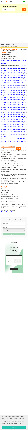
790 (14, 141)
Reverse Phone (10, 44)
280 (19, 83)
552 (16, 112)
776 (21, 139)
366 (22, 97)
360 (5, 97)
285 (8, 85)
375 (22, 100)
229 (2, 70)
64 (22, 65)
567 (8, 117)
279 (16, 83)
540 (8, 109)
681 (8, 134)
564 (25, 114)
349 (25, 92)
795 (16, 141)
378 (5, 102)
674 (14, 131)
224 (14, 68)
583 (2, 122)
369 (5, 100)
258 (8, 78)
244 (19, 73)
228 (25, 68)
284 (5, 85)
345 (14, 92)
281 (22, 83)
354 (14, 95)
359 (2, 97)
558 (8, 114)
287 (14, 85)
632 (2, 127)
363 (14, 97)
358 (25, 95)
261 (16, 78)
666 (16, 129)
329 (19, 87)
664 (11, 129)
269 (14, 80)
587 (14, 122)
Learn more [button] (21, 423)
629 (19, 124)
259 (11, 78)
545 (22, 109)
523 (22, 105)
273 (25, 80)
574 (2, 119)
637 (16, 127)
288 (16, 85)
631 (25, 124)
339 (22, 90)
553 (19, 112)
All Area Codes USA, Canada (9, 212)
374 (19, 100)
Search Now (14, 234)
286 (11, 85)
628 (16, 124)
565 (2, 117)
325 (8, 87)
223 (11, 68)
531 (19, 107)
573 (25, 117)
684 (16, 134)
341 (2, 92)
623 (2, 124)
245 (22, 73)
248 (5, 75)
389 (11, 105)
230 (5, 70)
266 (5, 80)
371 (11, 100)
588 (16, 122)
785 (2, 141)
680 (5, 134)
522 (19, 105)
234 (16, 70)
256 (2, 78)
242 (14, 73)
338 (19, 90)
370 (8, 100)
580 (19, 119)
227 (22, 68)
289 (19, 85)
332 (2, 90)
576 (8, 119)
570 (16, 117)
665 (14, 129)
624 (5, 124)
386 (2, 105)
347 (19, 92)
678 (25, 131)
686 (22, 134)
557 (5, 114)
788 (11, 141)
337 (16, 90)
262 (19, 78)
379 (8, 102)
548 (5, 112)
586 (11, 122)
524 (25, 105)
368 (2, 100)
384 (22, 102)
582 (25, 119)
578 (14, 119)
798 (25, 141)
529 (14, 107)
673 (11, 131)
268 (11, 80)
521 (16, 105)
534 (2, 109)
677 (22, 131)
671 (5, 131)
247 (2, 75)
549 (8, 112)
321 (25, 85)
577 (11, 119)
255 (25, 75)
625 (8, 124)
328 (16, 87)
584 (5, 122)
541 (11, 109)
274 (2, 83)
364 (16, 97)
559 (11, 114)
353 (11, 95)
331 (25, 87)
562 (19, 114)
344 (11, 92)
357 (22, 95)
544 (19, 109)
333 (5, 90)
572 (22, 117)
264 (25, 78)
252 (16, 75)
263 (22, 78)
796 (19, 141)
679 (2, 134)
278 (14, 83)
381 (14, 102)
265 (2, 80)
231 (8, 70)
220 (2, 68)
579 (16, 119)
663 (8, 129)
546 (25, 109)
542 (14, 109)
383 (19, 102)
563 (22, 114)
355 (16, 95)
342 (5, 92)
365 (19, 97)
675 (16, 131)
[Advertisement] (14, 28)
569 (14, 117)
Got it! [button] (14, 427)
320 (22, 85)
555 (25, 112)
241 (11, 73)
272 (22, 80)
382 (16, 102)
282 (25, 83)
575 (5, 119)
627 (14, 124)
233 (14, 70)
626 (11, 124)
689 (5, 136)
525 (2, 107)
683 (14, 134)
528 (11, 107)
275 (5, 83)
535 (5, 109)
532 (22, 107)
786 (5, 141)
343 (8, 92)
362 (11, 97)
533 (25, 107)
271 (19, 80)
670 (2, 131)
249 (8, 75)
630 (22, 124)
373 (16, 100)
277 (11, 83)
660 (25, 127)
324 (5, 87)
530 (16, 107)
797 (22, 141)
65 (25, 65)
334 (8, 90)
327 (14, 87)
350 (2, 95)
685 (19, 134)
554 (22, 112)
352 (8, 95)
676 (19, 131)
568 (11, 117)
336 (14, 90)
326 (11, 87)
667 (19, 129)
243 (16, 73)
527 (8, 107)
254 (22, 75)
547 (2, 112)
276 (8, 83)
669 (25, 129)
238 (2, 73)
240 (8, 73)
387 (5, 105)
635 (11, 127)
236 (22, 70)
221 (5, 68)
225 (16, 68)
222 (8, 68)
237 (25, 70)
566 (5, 117)
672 (8, 131)
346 (16, 92)
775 (18, 139)
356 (19, 95)
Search (18, 148)
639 (22, 127)
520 (14, 105)
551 (14, 112)
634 (8, 127)
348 (22, 92)
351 (5, 95)
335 (11, 90)
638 (19, 127)
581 (22, 119)
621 (22, 122)
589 (19, 122)
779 (24, 139)
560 (14, 114)
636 (14, 127)
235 (19, 70)
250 (11, 75)
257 (5, 78)
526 (5, 107)
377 (2, 102)
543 (16, 109)
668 (22, 129)
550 (11, 112)
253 (19, 75)
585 (8, 122)
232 (11, 70)
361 (8, 97)
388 (8, 105)
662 (5, 129)
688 (2, 136)
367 (25, 97)
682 (11, 134)
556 (2, 114)
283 (2, 85)
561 (16, 114)
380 (11, 102)
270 (16, 80)
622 (25, 122)
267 (8, 80)
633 (5, 127)
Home (2, 44)
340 (25, 90)
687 (25, 134)
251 (14, 75)
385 (25, 102)
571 (19, 117)
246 (25, 73)
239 (5, 73)
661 (2, 129)
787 (8, 141)
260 (14, 78)
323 (2, 87)
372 (14, 100)
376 (25, 100)
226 (19, 68)
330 (22, 87)
